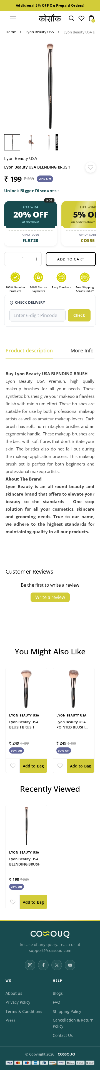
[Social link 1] (30, 965)
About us (14, 993)
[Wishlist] (81, 19)
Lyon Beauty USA (40, 31)
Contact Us (63, 1035)
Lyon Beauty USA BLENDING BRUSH (25, 861)
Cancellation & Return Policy (73, 1023)
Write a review (50, 597)
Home (11, 31)
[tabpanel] (13, 142)
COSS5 (88, 240)
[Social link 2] (43, 965)
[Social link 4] (70, 965)
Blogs (58, 993)
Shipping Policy (67, 1011)
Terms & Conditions (24, 1011)
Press (11, 1020)
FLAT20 (30, 240)
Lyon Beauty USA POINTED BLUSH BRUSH (71, 727)
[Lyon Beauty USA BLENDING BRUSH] (26, 825)
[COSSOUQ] (50, 934)
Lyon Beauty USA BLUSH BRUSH (24, 724)
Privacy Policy (18, 1002)
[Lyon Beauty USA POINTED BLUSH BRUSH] (73, 688)
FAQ (56, 1002)
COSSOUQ (66, 1054)
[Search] (71, 18)
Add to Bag (33, 766)
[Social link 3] (56, 965)
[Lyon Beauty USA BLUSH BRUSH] (26, 688)
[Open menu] (13, 18)
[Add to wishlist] (90, 167)
